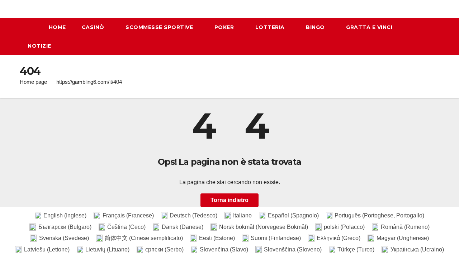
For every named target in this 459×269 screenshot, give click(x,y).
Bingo (316, 27)
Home (57, 27)
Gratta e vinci (369, 27)
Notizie (39, 46)
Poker (225, 27)
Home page (33, 82)
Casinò (94, 27)
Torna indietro (229, 200)
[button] (437, 36)
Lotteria (271, 27)
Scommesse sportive (160, 27)
